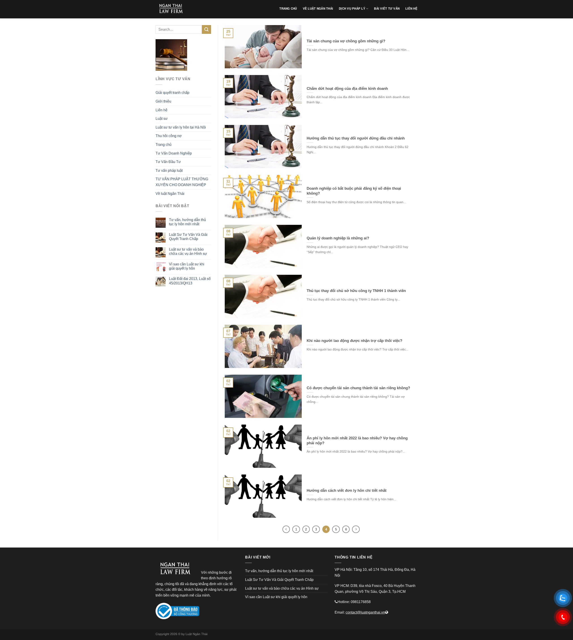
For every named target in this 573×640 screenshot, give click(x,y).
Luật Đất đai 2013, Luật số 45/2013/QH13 (190, 281)
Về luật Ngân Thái (170, 193)
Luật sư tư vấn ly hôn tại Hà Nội (181, 127)
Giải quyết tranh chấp (172, 92)
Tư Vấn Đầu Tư (168, 162)
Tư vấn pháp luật (169, 170)
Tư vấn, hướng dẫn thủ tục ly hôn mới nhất (187, 222)
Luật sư (162, 118)
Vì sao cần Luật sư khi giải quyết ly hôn (186, 266)
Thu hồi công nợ (169, 136)
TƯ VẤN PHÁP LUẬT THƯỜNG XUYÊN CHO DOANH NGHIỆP (182, 182)
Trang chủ (163, 144)
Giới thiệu (163, 101)
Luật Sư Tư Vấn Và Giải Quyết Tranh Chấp (188, 237)
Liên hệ (161, 110)
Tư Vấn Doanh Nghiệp (174, 153)
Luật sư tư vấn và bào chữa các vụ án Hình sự (188, 251)
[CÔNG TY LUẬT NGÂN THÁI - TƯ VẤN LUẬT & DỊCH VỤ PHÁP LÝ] (172, 9)
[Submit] (206, 29)
